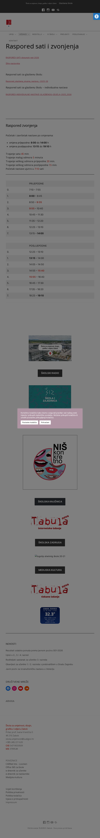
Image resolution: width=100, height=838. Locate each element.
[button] (96, 16)
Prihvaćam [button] (45, 422)
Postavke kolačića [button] (29, 422)
